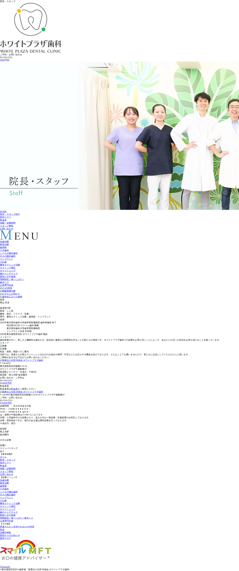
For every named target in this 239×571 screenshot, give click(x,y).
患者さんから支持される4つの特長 (17, 526)
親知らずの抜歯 (7, 276)
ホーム (3, 457)
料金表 (3, 220)
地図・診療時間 (7, 223)
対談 (2, 529)
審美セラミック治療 (10, 265)
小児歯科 (4, 250)
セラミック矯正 (7, 268)
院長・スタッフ (7, 460)
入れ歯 (3, 262)
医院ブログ (5, 538)
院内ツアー (5, 217)
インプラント (6, 259)
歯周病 (3, 247)
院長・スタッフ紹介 (10, 214)
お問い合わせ (6, 229)
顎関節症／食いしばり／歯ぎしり (16, 518)
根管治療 (4, 244)
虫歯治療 (4, 241)
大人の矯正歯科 (7, 256)
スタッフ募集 (6, 226)
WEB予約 (4, 60)
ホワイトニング (7, 270)
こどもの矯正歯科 (9, 253)
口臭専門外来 (6, 285)
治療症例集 (5, 532)
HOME (3, 211)
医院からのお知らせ (10, 535)
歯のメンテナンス (9, 273)
